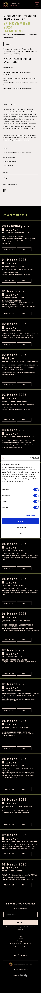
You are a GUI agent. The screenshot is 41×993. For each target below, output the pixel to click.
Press (20, 936)
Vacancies (20, 941)
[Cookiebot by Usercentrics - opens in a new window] (30, 458)
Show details (30, 515)
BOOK (8, 44)
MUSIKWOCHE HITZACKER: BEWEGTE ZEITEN (20, 17)
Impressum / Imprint (20, 946)
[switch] (36, 495)
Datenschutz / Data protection (20, 943)
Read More (9, 249)
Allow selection (20, 527)
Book (24, 249)
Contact (20, 939)
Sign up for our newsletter (20, 908)
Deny (20, 533)
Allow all (20, 521)
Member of (16, 975)
